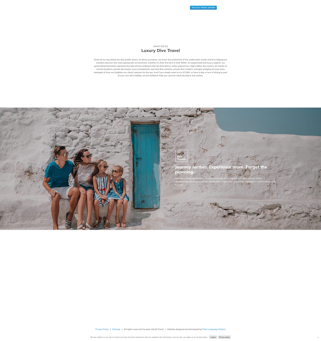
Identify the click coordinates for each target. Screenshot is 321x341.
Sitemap (116, 329)
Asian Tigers (145, 264)
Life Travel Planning (101, 289)
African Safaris (146, 258)
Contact (198, 241)
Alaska (143, 261)
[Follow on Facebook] (190, 304)
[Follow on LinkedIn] (200, 304)
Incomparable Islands (148, 279)
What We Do (137, 241)
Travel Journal (184, 241)
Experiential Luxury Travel (103, 259)
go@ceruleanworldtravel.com (202, 273)
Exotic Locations (147, 270)
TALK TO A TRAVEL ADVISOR (203, 8)
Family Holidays (99, 272)
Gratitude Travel (99, 276)
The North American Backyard (152, 294)
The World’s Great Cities (150, 297)
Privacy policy (224, 337)
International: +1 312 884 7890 (174, 8)
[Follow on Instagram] (195, 304)
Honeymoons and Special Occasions (107, 279)
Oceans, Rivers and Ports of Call (153, 285)
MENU (223, 8)
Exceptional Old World (149, 273)
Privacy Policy (102, 329)
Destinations (154, 241)
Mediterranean (146, 282)
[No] (318, 337)
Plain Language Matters (214, 329)
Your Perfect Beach (148, 300)
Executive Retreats (100, 269)
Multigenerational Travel (102, 292)
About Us (123, 241)
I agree (213, 337)
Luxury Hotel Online (101, 299)
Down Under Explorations (150, 267)
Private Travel (98, 296)
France (143, 276)
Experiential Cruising (101, 265)
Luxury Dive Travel (100, 286)
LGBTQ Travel (98, 282)
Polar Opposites (146, 288)
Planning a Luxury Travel (103, 262)
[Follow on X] (205, 304)
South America (146, 291)
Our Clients (169, 241)
